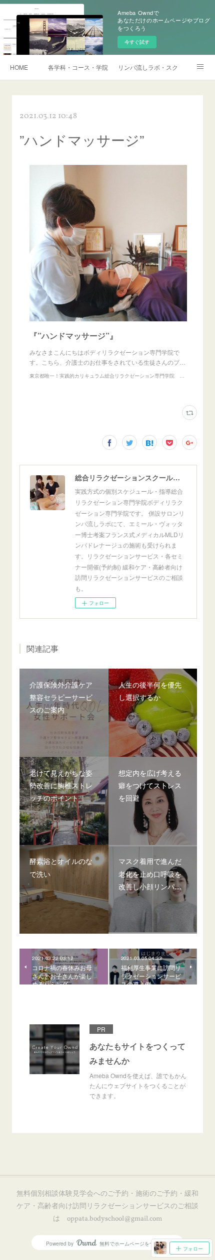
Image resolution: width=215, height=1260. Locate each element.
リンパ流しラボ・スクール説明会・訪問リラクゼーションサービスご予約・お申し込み (148, 67)
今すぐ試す (137, 41)
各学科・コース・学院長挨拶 (78, 67)
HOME (19, 67)
